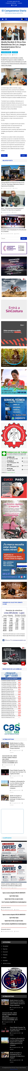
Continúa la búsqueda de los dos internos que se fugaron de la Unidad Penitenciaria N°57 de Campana (17, 785)
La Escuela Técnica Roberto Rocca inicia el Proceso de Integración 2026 (24, 155)
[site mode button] (22, 19)
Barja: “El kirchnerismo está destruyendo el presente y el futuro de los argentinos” (12, 209)
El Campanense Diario (14, 10)
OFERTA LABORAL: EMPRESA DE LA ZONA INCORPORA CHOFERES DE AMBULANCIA (11, 884)
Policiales (5, 954)
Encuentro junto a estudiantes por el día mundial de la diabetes (13, 230)
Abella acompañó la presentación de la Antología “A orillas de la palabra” (17, 798)
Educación (5, 952)
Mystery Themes (14, 1069)
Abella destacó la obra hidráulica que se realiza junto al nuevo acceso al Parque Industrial (17, 745)
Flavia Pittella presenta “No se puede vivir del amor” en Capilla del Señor (18, 772)
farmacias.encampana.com (11, 472)
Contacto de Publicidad (11, 3)
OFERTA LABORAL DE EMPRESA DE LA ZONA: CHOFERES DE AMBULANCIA (13, 857)
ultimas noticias (7, 963)
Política (4, 957)
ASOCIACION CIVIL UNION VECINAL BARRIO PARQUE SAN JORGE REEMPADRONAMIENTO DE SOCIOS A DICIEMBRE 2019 (10, 759)
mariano (15, 54)
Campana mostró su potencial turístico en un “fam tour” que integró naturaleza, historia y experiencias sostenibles (12, 184)
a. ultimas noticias (6, 52)
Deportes (5, 949)
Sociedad (15, 52)
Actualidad (5, 946)
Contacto (20, 3)
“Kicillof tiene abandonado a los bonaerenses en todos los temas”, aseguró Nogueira (5, 155)
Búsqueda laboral (5, 907)
